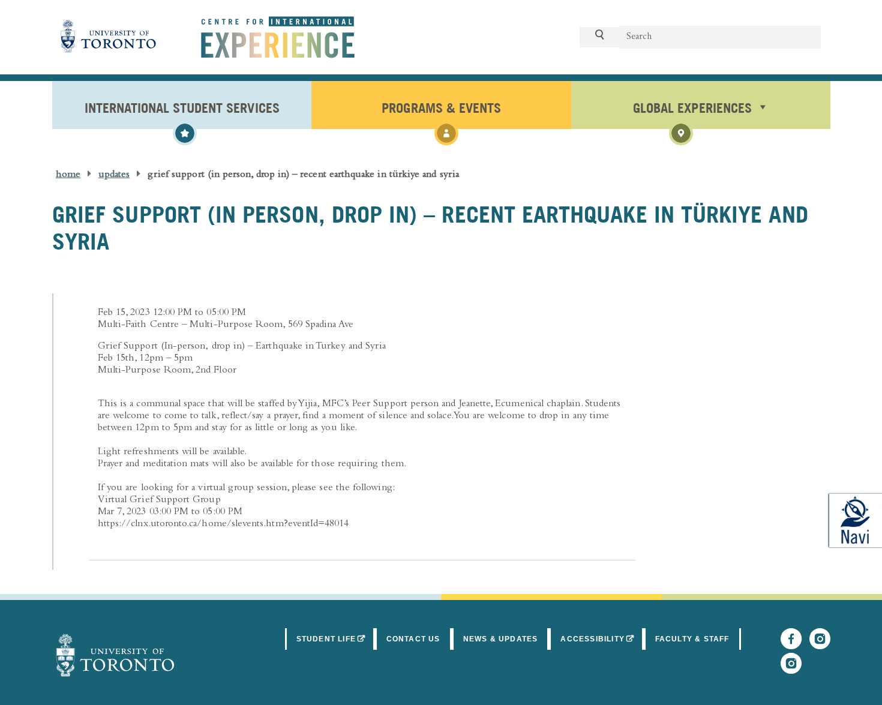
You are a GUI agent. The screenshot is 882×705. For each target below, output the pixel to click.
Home (68, 175)
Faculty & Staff (692, 639)
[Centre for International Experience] (115, 655)
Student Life (335, 638)
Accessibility (601, 638)
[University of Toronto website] (108, 37)
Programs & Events (441, 106)
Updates (114, 175)
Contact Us (413, 639)
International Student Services (182, 106)
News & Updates (500, 639)
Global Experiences (692, 106)
